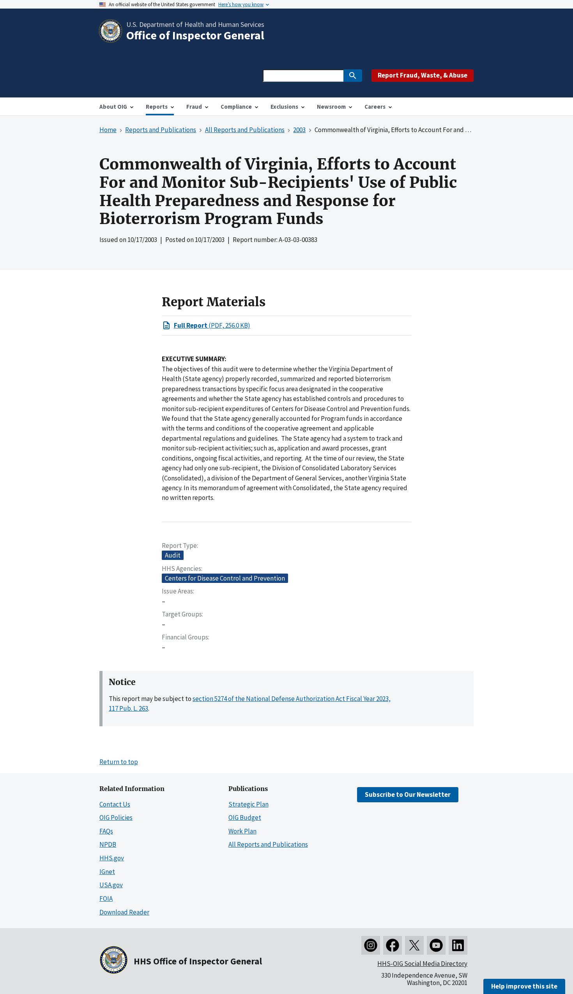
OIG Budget (244, 817)
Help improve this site (524, 986)
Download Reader (124, 912)
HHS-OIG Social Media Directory (422, 963)
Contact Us (114, 804)
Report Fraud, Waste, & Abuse (422, 75)
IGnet (107, 871)
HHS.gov (111, 858)
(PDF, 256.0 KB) (212, 325)
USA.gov (111, 885)
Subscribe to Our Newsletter (408, 794)
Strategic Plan (248, 804)
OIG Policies (116, 817)
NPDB (107, 844)
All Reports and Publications (268, 844)
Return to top (118, 761)
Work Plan (242, 831)
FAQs (106, 831)
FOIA (106, 898)
